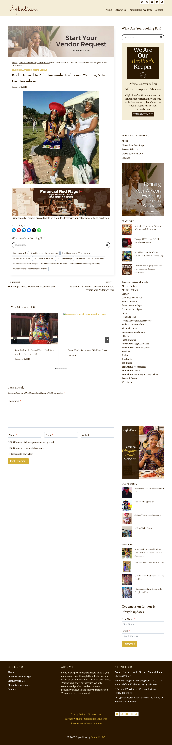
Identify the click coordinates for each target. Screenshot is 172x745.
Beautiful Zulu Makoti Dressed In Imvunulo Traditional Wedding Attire (91, 286)
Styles (125, 355)
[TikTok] (162, 2)
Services (126, 351)
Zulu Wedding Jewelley (144, 501)
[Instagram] (147, 2)
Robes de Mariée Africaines (136, 347)
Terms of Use (94, 714)
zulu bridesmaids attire (43, 258)
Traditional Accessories (134, 366)
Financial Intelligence (133, 309)
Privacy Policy (78, 714)
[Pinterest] (157, 2)
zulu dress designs (64, 258)
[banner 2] (61, 202)
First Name (127, 619)
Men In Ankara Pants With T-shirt (149, 562)
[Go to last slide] (15, 340)
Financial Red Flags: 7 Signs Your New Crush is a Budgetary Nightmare (148, 268)
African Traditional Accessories (147, 515)
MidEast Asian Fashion (133, 324)
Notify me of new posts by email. (27, 448)
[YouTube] (152, 2)
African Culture (130, 286)
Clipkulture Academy (141, 10)
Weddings (127, 382)
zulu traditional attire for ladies (54, 264)
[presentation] (34, 328)
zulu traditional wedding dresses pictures (30, 269)
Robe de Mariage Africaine (135, 343)
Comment (15, 401)
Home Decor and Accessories (136, 320)
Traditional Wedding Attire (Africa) (29, 70)
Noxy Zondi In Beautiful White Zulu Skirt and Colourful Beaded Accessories (148, 552)
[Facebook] (142, 2)
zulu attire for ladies (21, 258)
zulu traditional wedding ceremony (85, 264)
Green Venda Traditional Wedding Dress (87, 350)
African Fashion (130, 290)
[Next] (107, 340)
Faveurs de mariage (132, 305)
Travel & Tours (129, 378)
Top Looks (127, 359)
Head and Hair (129, 316)
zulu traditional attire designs (25, 264)
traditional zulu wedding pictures (76, 253)
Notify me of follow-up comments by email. (32, 442)
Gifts (124, 313)
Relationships (129, 340)
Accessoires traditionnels (135, 282)
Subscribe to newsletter (22, 454)
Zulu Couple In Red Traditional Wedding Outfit (32, 284)
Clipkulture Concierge (133, 145)
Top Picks (127, 363)
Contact (159, 10)
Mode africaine (129, 328)
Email (49, 435)
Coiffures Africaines (132, 297)
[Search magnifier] (107, 245)
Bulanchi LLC (98, 737)
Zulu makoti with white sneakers (90, 258)
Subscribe (129, 643)
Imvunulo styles (20, 253)
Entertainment (129, 301)
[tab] (56, 368)
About (109, 10)
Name (13, 435)
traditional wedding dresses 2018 (44, 253)
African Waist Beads (143, 528)
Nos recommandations (133, 332)
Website (86, 435)
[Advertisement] (143, 404)
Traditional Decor (131, 370)
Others (125, 336)
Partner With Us (130, 149)
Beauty (125, 293)
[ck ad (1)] (61, 41)
